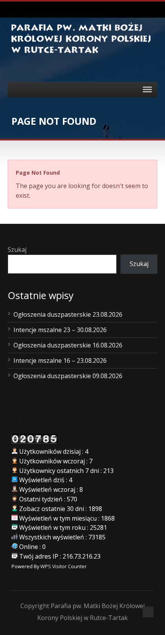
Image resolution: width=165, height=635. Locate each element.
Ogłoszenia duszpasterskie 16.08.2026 (67, 345)
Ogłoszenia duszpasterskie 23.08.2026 (67, 314)
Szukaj (17, 249)
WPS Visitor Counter (63, 566)
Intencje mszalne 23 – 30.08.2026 (60, 330)
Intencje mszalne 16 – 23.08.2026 (60, 360)
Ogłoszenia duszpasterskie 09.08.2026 (67, 376)
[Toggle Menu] (147, 89)
